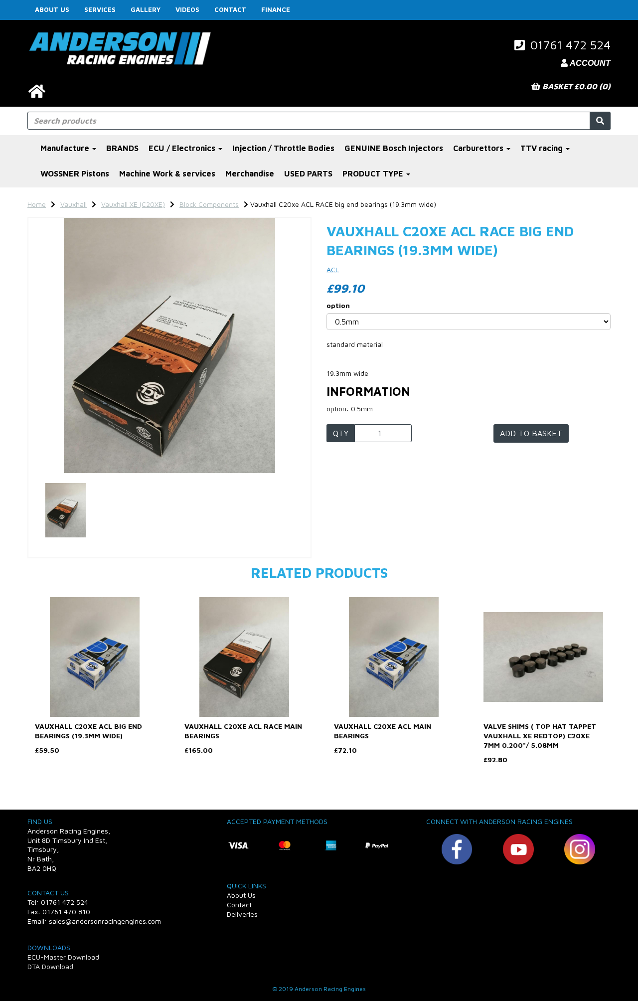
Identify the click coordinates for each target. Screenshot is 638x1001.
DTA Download (50, 966)
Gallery (145, 9)
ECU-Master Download (63, 957)
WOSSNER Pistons (74, 173)
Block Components (209, 204)
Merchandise (249, 173)
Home (36, 204)
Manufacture (65, 148)
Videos (187, 9)
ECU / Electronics (183, 148)
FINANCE (275, 9)
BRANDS (122, 148)
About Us (52, 9)
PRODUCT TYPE (373, 173)
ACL (332, 269)
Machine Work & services (167, 173)
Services (100, 9)
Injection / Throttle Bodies (283, 148)
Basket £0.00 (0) (575, 86)
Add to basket (531, 433)
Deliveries (242, 914)
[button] (54, 409)
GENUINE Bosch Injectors (393, 148)
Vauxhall (73, 204)
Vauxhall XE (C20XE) (133, 204)
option (338, 305)
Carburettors (479, 148)
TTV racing (542, 148)
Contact (230, 9)
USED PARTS (308, 173)
